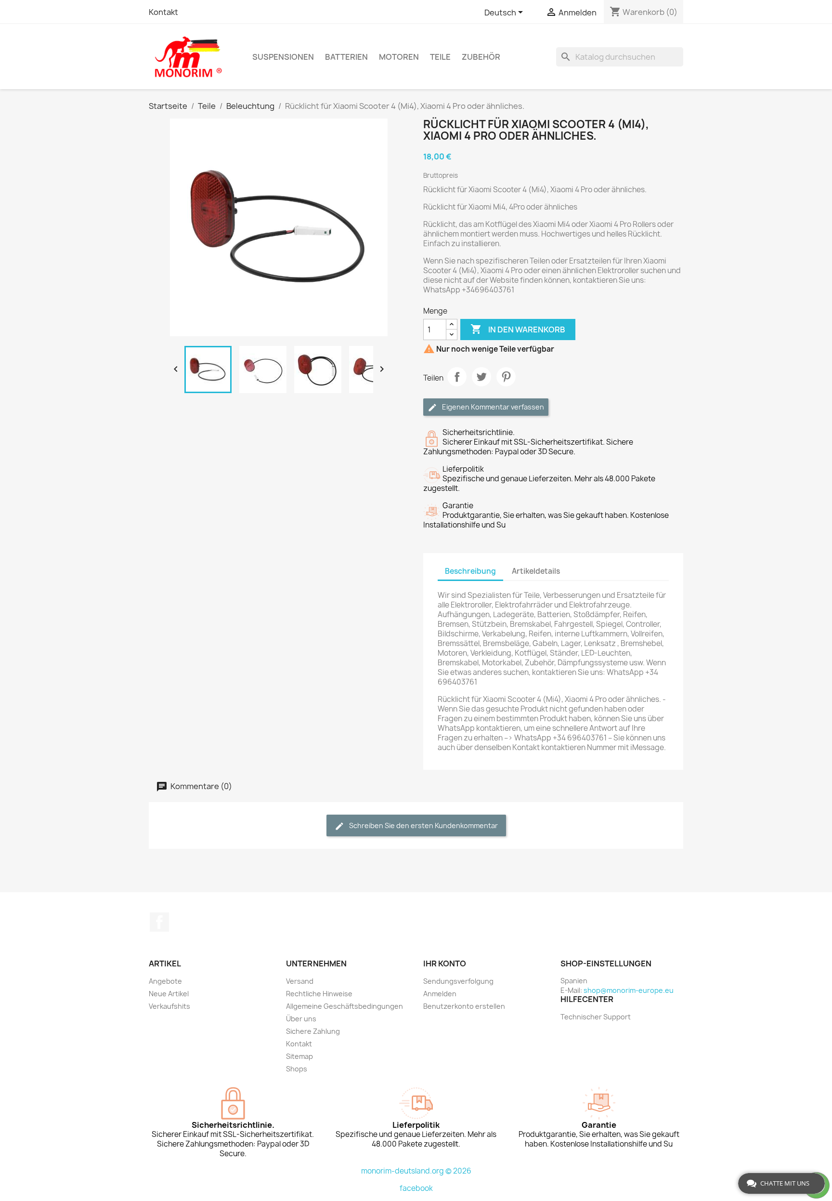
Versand (299, 981)
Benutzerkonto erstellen (464, 1006)
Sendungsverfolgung (458, 981)
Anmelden (439, 993)
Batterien (346, 57)
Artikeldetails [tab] (536, 571)
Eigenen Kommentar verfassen (492, 406)
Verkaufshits (169, 1006)
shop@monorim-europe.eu (629, 990)
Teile (440, 57)
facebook (416, 1188)
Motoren (399, 57)
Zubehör (481, 57)
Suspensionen (283, 57)
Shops (296, 1068)
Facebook (159, 922)
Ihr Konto (444, 963)
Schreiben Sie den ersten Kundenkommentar (423, 825)
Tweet (481, 376)
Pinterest (506, 376)
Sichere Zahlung (313, 1031)
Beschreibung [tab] (470, 571)
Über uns (301, 1018)
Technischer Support (595, 1016)
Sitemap (299, 1056)
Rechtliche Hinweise (319, 993)
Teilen (457, 376)
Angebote (165, 981)
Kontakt (163, 12)
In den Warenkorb (517, 329)
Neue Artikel (169, 993)
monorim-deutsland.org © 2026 (416, 1171)
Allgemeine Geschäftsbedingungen (344, 1006)
